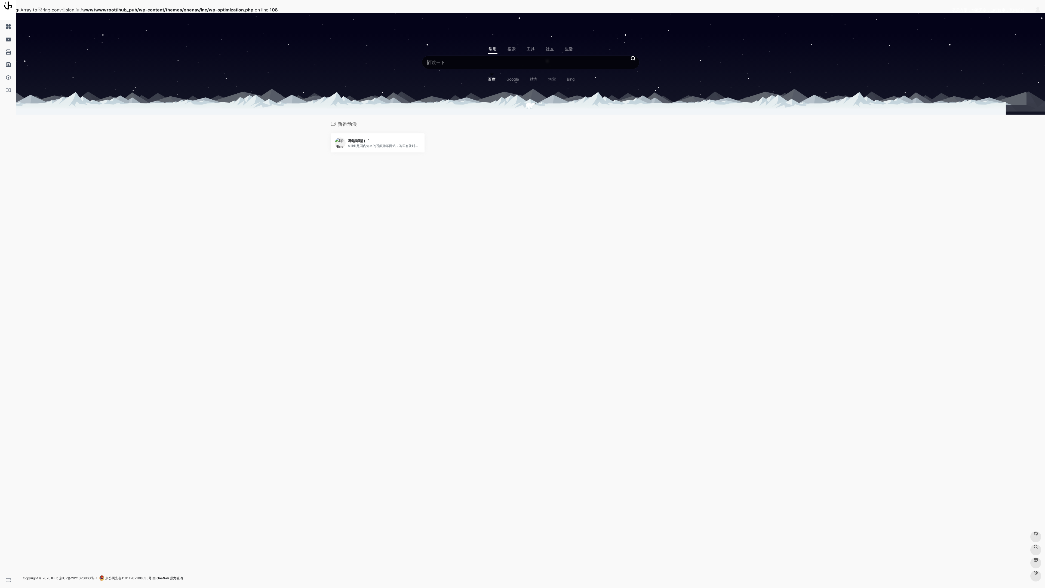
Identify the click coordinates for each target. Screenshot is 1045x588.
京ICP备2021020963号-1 (78, 578)
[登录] (1038, 10)
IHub (54, 578)
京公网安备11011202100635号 (128, 578)
